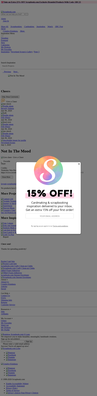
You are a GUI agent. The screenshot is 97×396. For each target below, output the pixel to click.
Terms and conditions (60, 226)
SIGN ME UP (49, 221)
